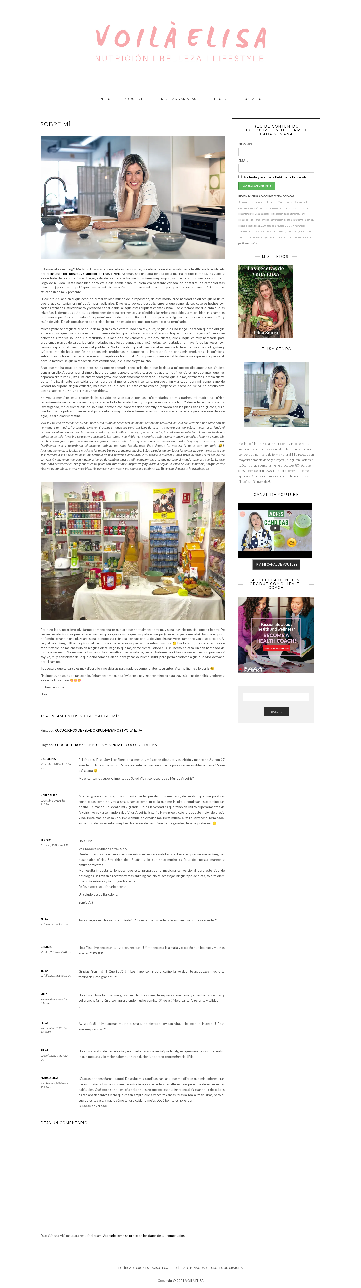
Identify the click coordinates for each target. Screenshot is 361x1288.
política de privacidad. (248, 243)
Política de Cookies (133, 1268)
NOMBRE (245, 144)
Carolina (48, 758)
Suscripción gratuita (226, 1268)
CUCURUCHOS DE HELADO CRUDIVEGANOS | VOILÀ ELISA (98, 730)
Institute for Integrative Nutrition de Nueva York (85, 274)
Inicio (105, 99)
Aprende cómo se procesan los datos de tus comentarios (144, 1236)
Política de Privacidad (190, 1268)
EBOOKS (221, 99)
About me (135, 99)
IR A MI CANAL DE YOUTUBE (276, 564)
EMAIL (243, 161)
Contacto (252, 99)
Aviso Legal (160, 1268)
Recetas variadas (179, 99)
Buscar (276, 711)
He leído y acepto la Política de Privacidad (275, 177)
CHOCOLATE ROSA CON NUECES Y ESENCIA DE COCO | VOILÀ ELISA (106, 745)
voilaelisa (49, 795)
